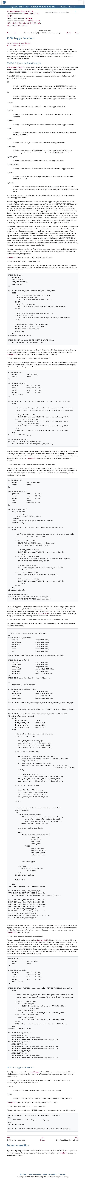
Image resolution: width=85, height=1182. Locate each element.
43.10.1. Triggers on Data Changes (18, 43)
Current (25, 14)
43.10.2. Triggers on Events (16, 45)
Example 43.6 (43, 613)
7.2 (23, 25)
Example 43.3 (11, 257)
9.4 (13, 23)
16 (37, 14)
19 (26, 18)
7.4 (15, 25)
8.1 (8, 25)
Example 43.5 (31, 458)
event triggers (34, 1072)
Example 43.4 (11, 354)
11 (32, 21)
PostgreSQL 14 (27, 11)
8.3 (35, 23)
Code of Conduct (34, 1174)
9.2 (20, 23)
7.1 (26, 25)
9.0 (27, 23)
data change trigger (15, 67)
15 (8, 16)
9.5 (9, 23)
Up (15, 33)
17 (34, 14)
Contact (62, 1174)
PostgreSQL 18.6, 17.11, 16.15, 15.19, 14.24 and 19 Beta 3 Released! (49, 7)
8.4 (31, 23)
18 (30, 14)
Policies (23, 1174)
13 (25, 21)
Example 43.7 (11, 932)
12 (29, 21)
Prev (8, 33)
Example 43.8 (11, 1102)
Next (76, 33)
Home (69, 33)
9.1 (24, 23)
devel (30, 18)
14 (11, 16)
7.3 (19, 25)
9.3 (16, 23)
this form (63, 1153)
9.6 (39, 21)
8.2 (39, 23)
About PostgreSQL (50, 1174)
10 (35, 21)
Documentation (13, 11)
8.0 (11, 25)
